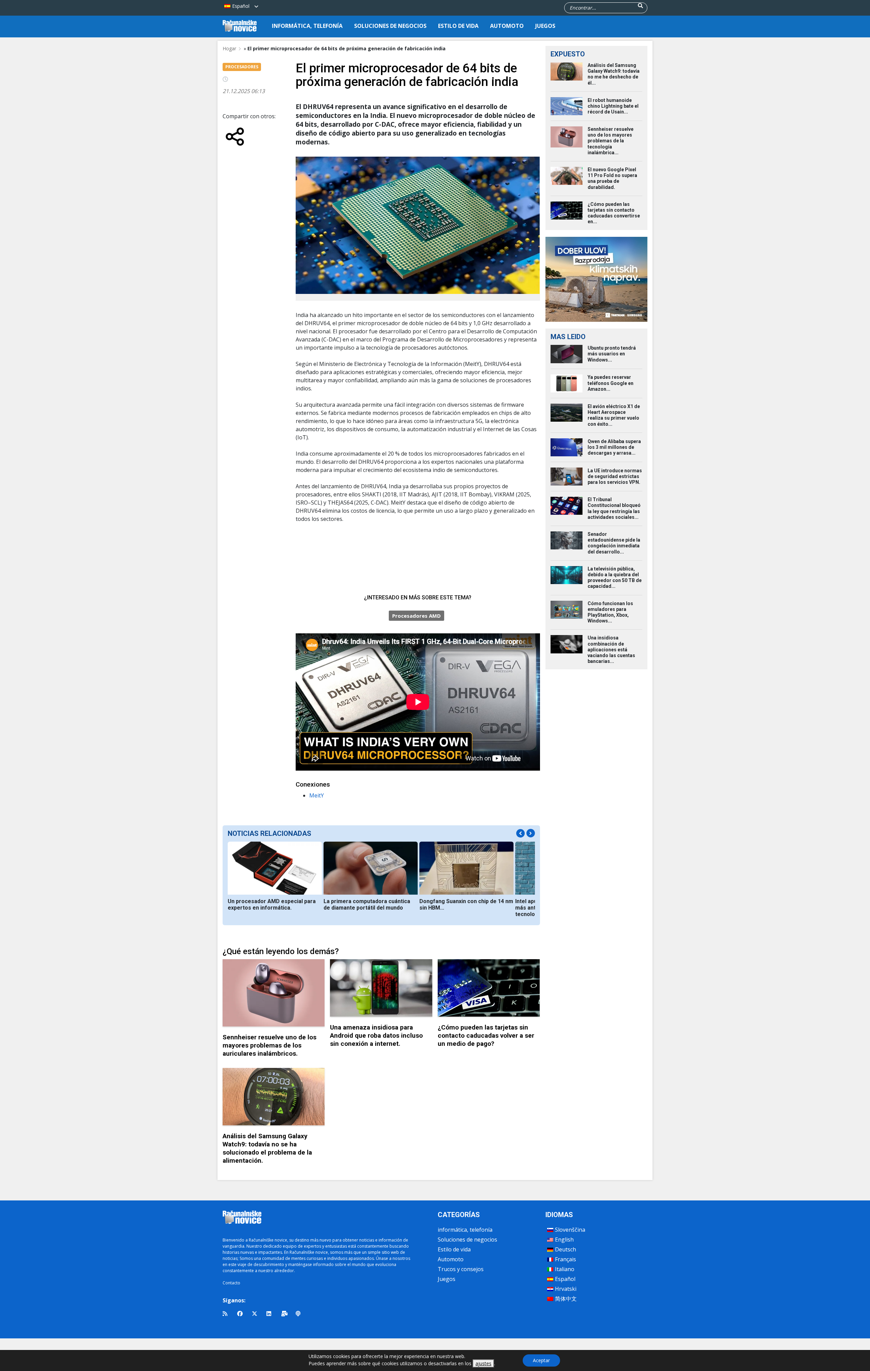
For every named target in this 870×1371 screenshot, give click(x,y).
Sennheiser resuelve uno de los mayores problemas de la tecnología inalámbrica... (610, 140)
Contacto (231, 1283)
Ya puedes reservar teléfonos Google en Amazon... (610, 382)
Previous (520, 833)
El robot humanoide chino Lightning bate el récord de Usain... (613, 106)
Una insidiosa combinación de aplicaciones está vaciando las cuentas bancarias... (611, 649)
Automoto (507, 26)
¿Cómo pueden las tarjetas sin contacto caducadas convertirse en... (614, 213)
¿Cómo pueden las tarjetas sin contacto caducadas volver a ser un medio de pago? (486, 1035)
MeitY (316, 795)
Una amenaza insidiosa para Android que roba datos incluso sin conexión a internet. (376, 1035)
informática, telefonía (307, 26)
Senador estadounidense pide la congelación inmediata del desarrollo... (614, 543)
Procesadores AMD (416, 615)
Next (530, 833)
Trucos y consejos (461, 1269)
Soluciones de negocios (390, 26)
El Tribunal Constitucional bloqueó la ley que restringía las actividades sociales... (614, 508)
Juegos (545, 26)
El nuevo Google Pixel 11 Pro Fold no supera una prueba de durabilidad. (612, 178)
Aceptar (541, 1360)
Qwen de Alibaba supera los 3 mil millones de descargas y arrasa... (614, 447)
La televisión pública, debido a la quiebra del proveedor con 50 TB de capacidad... (615, 577)
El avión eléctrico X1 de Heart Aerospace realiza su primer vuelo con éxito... (614, 415)
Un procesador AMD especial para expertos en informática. (272, 904)
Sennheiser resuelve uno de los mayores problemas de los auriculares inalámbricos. (269, 1045)
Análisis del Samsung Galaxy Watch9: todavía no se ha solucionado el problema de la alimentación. (267, 1148)
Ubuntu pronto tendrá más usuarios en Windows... (612, 353)
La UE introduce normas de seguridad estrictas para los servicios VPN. (615, 476)
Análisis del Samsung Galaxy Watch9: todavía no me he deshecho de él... (614, 74)
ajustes (483, 1363)
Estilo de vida (458, 26)
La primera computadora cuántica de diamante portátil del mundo (367, 904)
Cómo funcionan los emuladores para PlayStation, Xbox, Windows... (610, 612)
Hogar (229, 48)
